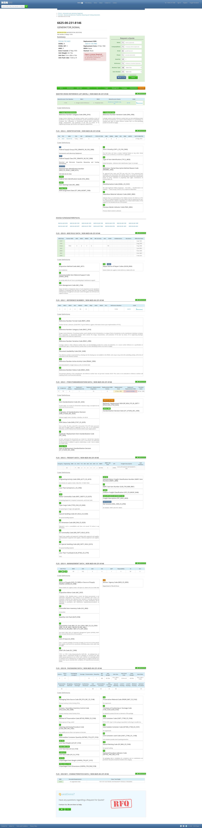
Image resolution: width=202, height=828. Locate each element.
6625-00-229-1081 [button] (121, 223)
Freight (106, 88)
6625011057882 (130, 391)
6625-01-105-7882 (91, 44)
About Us (11, 826)
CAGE (88, 88)
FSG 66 (60, 41)
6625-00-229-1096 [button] (98, 223)
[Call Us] (136, 93)
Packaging (124, 88)
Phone (118, 55)
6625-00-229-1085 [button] (133, 223)
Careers (115, 3)
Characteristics (133, 88)
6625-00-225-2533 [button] (63, 223)
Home (95, 3)
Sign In (179, 2)
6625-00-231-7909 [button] (86, 226)
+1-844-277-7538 (170, 2)
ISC (97, 88)
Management (115, 88)
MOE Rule (79, 88)
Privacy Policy (33, 826)
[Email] (62, 809)
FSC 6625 (67, 41)
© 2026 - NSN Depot (193, 826)
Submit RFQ (143, 93)
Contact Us (107, 3)
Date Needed (116, 71)
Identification (70, 88)
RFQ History (88, 3)
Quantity (117, 59)
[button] (80, 3)
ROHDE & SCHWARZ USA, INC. (114, 102)
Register (185, 2)
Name (118, 42)
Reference (117, 63)
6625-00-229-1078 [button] (110, 223)
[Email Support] (138, 93)
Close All (141, 88)
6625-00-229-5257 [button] (74, 226)
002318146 (69, 138)
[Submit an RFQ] (66, 571)
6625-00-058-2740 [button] (110, 226)
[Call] (68, 809)
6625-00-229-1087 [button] (63, 226)
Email (118, 51)
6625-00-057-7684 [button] (98, 226)
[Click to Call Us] (59, 571)
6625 (63, 138)
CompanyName (116, 46)
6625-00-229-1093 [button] (74, 223)
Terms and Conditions (22, 826)
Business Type (116, 67)
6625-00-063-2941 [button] (133, 226)
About (100, 3)
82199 (128, 103)
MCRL (61, 88)
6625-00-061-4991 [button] (121, 226)
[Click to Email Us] (62, 571)
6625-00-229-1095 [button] (86, 223)
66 (59, 138)
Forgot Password (194, 2)
